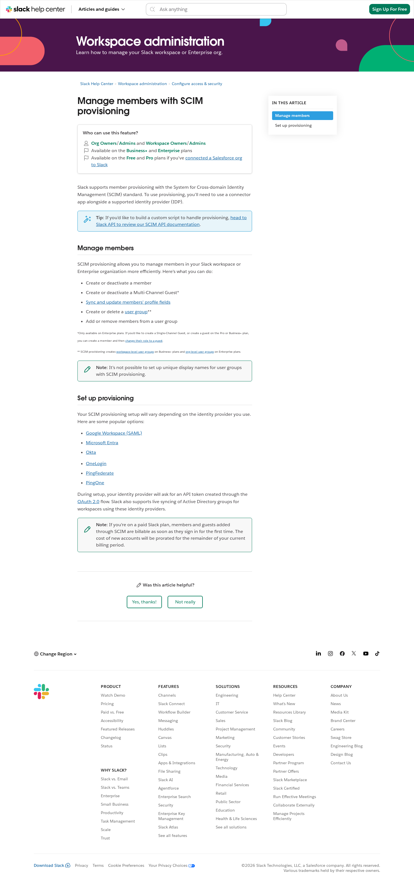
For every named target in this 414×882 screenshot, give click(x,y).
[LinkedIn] (318, 654)
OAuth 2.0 (88, 502)
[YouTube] (365, 654)
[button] (144, 602)
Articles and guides (99, 9)
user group (136, 312)
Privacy (81, 865)
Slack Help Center (96, 83)
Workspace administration (142, 83)
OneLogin (96, 463)
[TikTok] (377, 654)
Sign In (354, 9)
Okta (91, 452)
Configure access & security (197, 83)
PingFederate (100, 473)
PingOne (95, 483)
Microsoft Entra (102, 443)
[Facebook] (342, 654)
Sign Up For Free (389, 9)
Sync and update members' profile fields (128, 302)
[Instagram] (330, 654)
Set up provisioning (293, 125)
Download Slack (49, 865)
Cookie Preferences (126, 865)
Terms (98, 865)
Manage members (292, 115)
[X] (354, 654)
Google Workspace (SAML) (114, 433)
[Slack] (41, 763)
